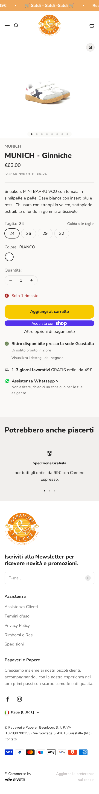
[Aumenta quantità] (31, 280)
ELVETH (21, 779)
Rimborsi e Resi (19, 635)
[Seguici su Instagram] (19, 699)
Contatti (11, 739)
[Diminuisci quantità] (10, 280)
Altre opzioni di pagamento (49, 331)
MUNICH (13, 146)
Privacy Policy (17, 625)
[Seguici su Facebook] (8, 699)
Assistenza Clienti (21, 606)
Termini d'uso (17, 616)
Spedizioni (14, 644)
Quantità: (13, 270)
